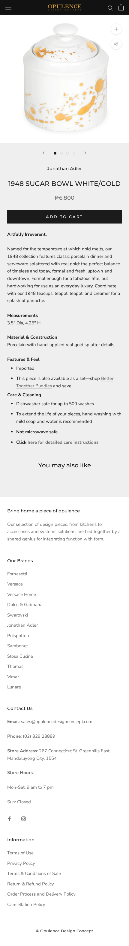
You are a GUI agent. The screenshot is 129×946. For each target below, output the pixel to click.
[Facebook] (9, 818)
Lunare (14, 687)
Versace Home (21, 594)
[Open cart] (121, 7)
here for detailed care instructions (63, 442)
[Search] (110, 7)
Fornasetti (17, 574)
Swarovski (17, 615)
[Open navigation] (8, 7)
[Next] (85, 153)
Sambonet (17, 646)
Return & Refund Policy (30, 884)
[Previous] (44, 153)
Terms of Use (20, 853)
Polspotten (18, 636)
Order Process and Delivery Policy (41, 894)
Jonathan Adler (22, 625)
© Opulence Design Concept (64, 930)
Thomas (15, 666)
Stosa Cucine (20, 656)
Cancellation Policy (26, 905)
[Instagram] (23, 818)
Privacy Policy (21, 863)
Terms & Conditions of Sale (34, 873)
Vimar (13, 677)
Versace (15, 584)
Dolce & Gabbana (25, 605)
